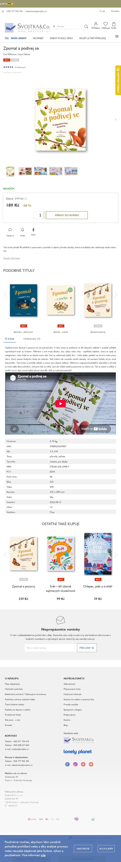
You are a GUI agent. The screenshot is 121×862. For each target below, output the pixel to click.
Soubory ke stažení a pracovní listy (79, 699)
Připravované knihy (72, 689)
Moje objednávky (12, 684)
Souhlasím (106, 848)
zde (43, 855)
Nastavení (83, 848)
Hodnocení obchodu (72, 694)
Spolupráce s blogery (73, 709)
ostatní (53, 461)
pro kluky (62, 461)
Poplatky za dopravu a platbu (17, 709)
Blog (65, 725)
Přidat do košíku (67, 215)
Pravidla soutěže (71, 704)
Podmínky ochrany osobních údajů (20, 699)
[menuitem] (16, 39)
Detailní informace (11, 258)
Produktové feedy (13, 714)
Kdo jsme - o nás (12, 719)
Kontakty (115, 11)
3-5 (51, 451)
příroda (53, 456)
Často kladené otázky (14, 704)
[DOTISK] (97, 300)
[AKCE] (23, 300)
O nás (102, 11)
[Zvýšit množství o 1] (44, 213)
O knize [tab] (9, 338)
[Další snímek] (115, 120)
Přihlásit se (87, 647)
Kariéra (67, 719)
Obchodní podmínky (14, 689)
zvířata (61, 456)
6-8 (56, 451)
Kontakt (8, 725)
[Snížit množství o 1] (44, 217)
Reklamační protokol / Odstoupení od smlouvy (25, 694)
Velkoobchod (69, 684)
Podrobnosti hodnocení (12, 72)
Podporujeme (69, 714)
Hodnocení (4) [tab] (31, 338)
